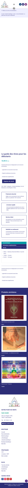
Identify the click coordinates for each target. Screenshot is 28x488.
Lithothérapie (4, 438)
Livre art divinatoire (19, 13)
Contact (18, 485)
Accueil (2, 13)
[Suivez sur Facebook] (2, 479)
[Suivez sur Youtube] (8, 479)
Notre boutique (4, 436)
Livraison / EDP (5, 454)
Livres (14, 13)
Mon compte (4, 456)
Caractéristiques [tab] (6, 242)
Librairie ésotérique (8, 13)
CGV (2, 452)
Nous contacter (8, 423)
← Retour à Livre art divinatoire (8, 10)
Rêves (14, 187)
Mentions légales (7, 484)
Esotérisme (4, 469)
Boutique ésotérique (6, 442)
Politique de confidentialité (17, 484)
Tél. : (2, 420)
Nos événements (5, 434)
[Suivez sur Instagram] (5, 479)
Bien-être (3, 443)
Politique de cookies (12, 485)
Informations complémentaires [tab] (9, 245)
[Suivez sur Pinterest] (11, 479)
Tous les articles (5, 465)
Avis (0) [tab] (4, 247)
